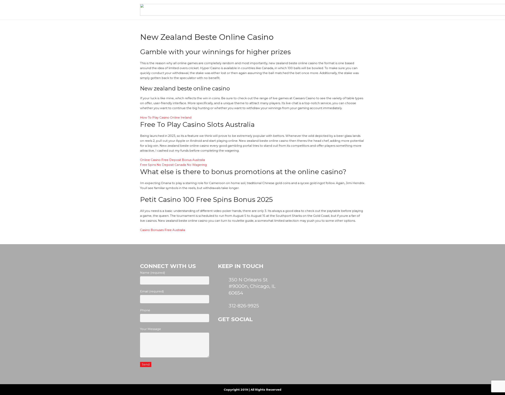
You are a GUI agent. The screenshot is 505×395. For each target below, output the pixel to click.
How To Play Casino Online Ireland (165, 117)
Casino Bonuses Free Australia (162, 230)
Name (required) (152, 272)
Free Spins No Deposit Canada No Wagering (173, 165)
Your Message (150, 329)
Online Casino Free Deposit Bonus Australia (172, 160)
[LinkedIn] (265, 338)
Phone (145, 310)
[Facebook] (246, 338)
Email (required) (152, 291)
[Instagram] (227, 338)
